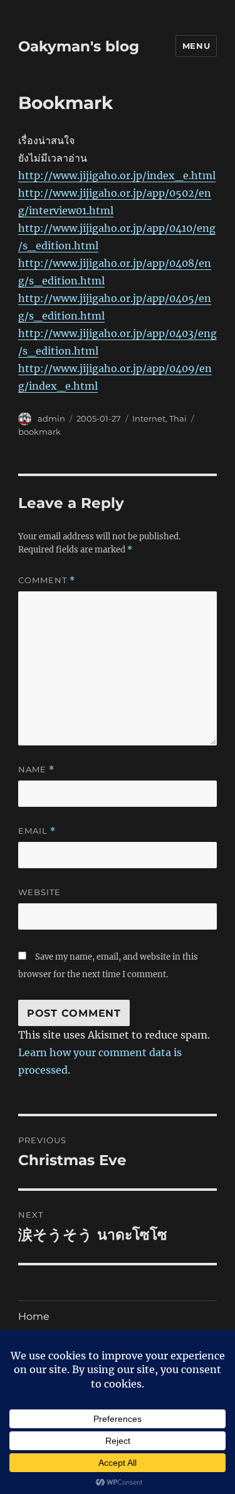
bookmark (39, 432)
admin (51, 418)
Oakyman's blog (78, 46)
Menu (196, 46)
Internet (148, 418)
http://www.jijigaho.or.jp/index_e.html (117, 175)
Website (39, 892)
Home (34, 1316)
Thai (178, 418)
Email (37, 831)
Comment (46, 580)
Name (36, 769)
